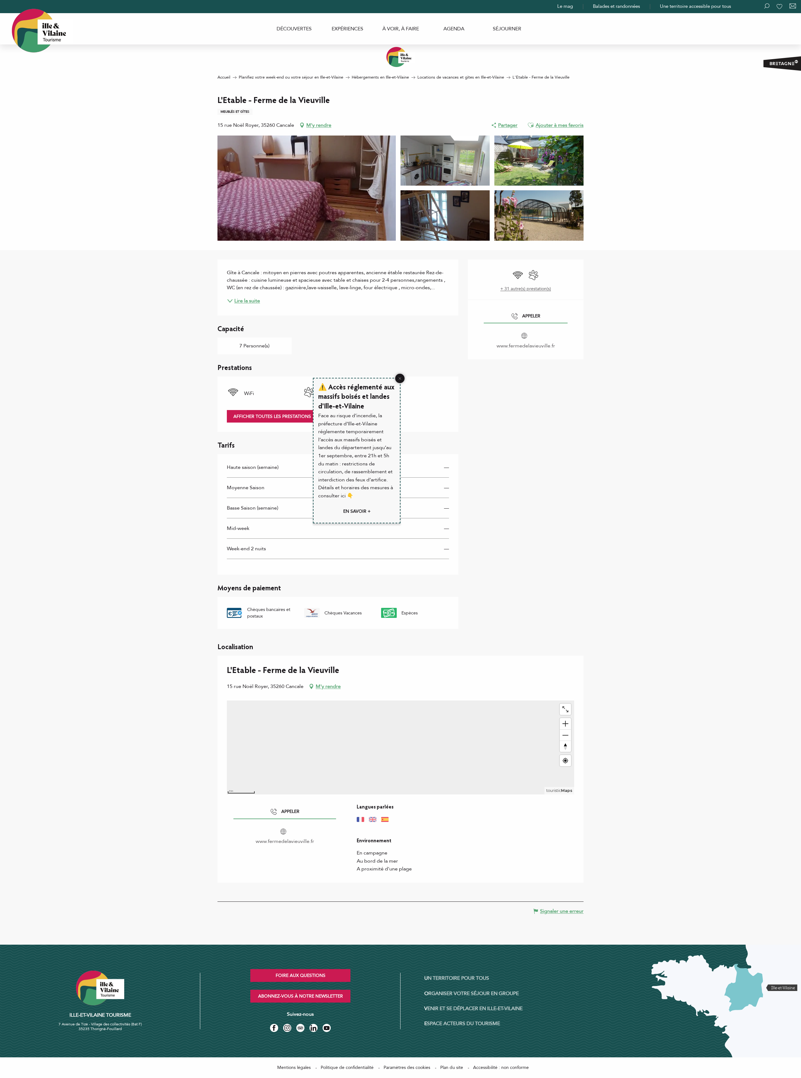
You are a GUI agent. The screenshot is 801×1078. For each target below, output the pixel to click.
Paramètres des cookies (407, 1067)
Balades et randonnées (616, 6)
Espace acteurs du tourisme (462, 1023)
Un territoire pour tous (456, 978)
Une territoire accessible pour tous (695, 6)
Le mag (565, 6)
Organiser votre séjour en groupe (471, 993)
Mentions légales (294, 1067)
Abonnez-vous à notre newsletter (300, 996)
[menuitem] (294, 29)
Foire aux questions (300, 975)
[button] (530, 125)
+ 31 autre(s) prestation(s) (525, 289)
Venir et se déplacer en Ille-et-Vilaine (473, 1008)
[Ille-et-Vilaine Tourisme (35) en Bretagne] (400, 57)
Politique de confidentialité (347, 1067)
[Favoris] (780, 7)
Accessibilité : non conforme (501, 1067)
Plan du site (451, 1067)
